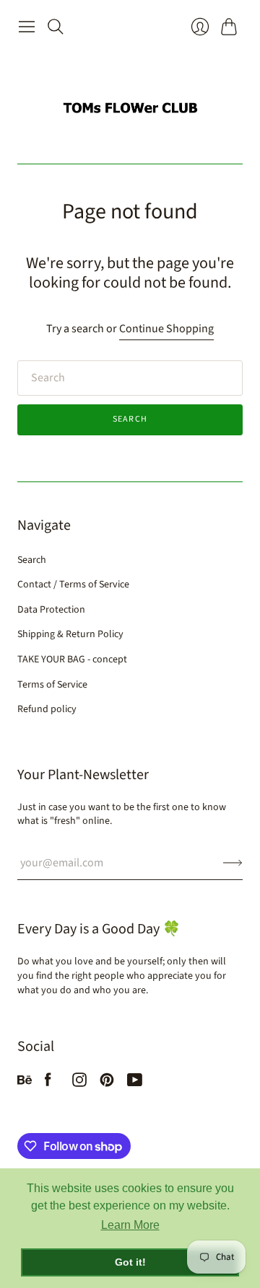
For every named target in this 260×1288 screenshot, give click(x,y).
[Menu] (27, 27)
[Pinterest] (107, 1083)
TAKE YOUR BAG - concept (72, 659)
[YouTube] (134, 1083)
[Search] (55, 26)
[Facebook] (48, 1083)
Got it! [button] (130, 1262)
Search (130, 419)
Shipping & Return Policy (70, 634)
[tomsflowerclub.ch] (130, 102)
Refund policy (47, 709)
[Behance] (24, 1083)
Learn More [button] (130, 1225)
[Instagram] (79, 1083)
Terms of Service (52, 685)
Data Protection (51, 610)
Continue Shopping (166, 329)
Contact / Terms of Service (73, 584)
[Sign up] (233, 862)
